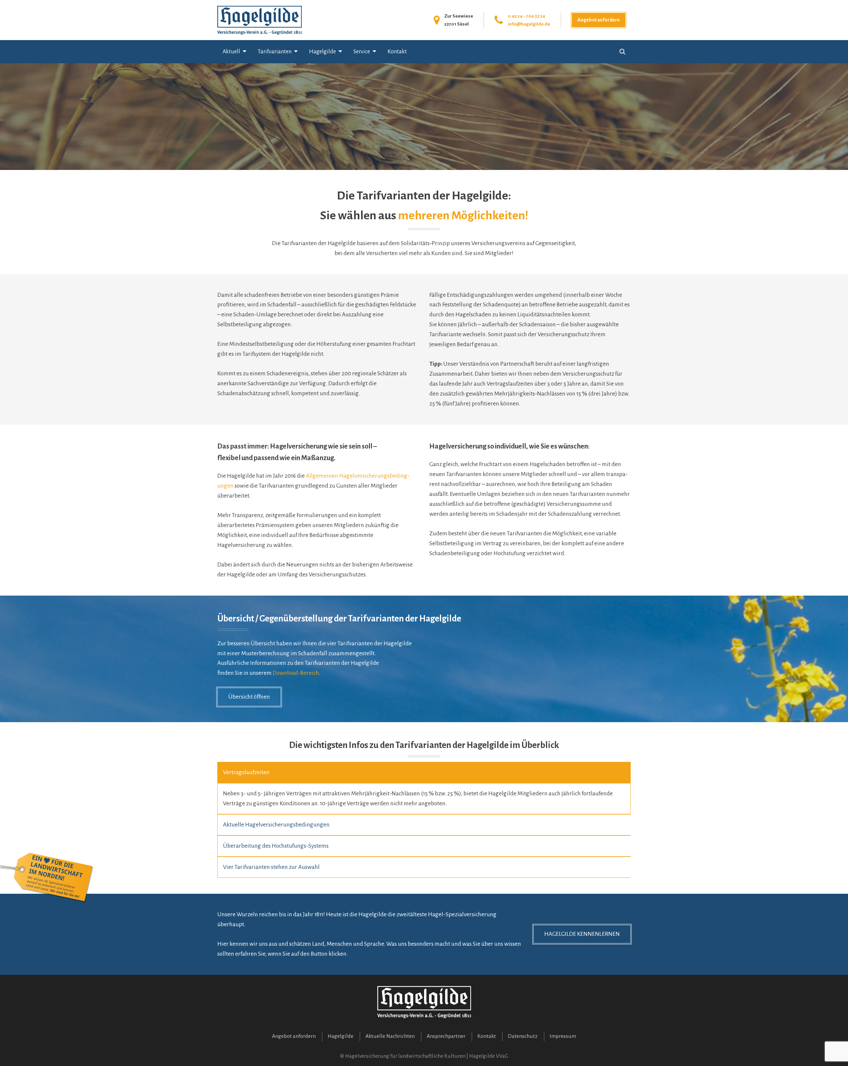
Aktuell (231, 52)
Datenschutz (523, 1036)
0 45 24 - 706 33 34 (526, 16)
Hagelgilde (322, 52)
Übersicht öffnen (249, 697)
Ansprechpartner (446, 1036)
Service (361, 52)
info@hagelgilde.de (529, 24)
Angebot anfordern (598, 20)
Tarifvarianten (275, 52)
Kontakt (397, 52)
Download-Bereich (296, 673)
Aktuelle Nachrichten (390, 1036)
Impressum (563, 1036)
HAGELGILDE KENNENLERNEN (582, 934)
